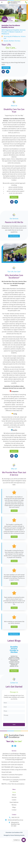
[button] (2, 2)
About (14, 795)
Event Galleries (14, 802)
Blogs (14, 807)
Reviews (14, 805)
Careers (14, 800)
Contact (14, 810)
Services (14, 797)
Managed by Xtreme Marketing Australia (14, 835)
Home (14, 792)
